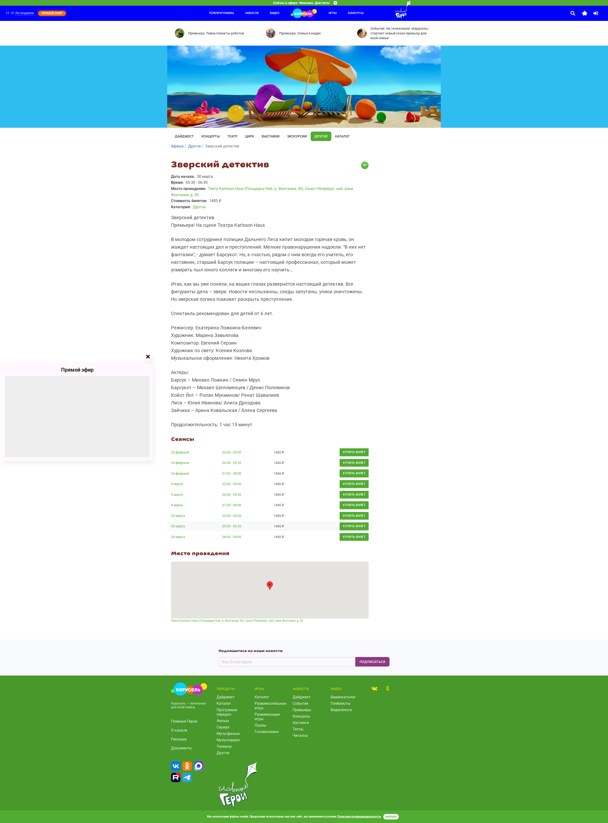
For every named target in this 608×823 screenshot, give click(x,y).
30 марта (178, 516)
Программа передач (227, 712)
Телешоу (224, 746)
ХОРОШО (391, 816)
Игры (333, 13)
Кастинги (301, 722)
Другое (321, 136)
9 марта (177, 484)
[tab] (374, 688)
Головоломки (267, 731)
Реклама (179, 739)
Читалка (300, 735)
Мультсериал (228, 740)
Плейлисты (340, 703)
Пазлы (260, 725)
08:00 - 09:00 (231, 537)
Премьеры (302, 710)
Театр (232, 136)
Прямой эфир (77, 370)
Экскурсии (297, 136)
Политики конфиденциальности (359, 816)
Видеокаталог (343, 697)
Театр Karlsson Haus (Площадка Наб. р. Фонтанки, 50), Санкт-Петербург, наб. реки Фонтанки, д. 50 (237, 620)
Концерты (210, 136)
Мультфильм (228, 733)
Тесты (298, 729)
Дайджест (184, 136)
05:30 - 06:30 (231, 526)
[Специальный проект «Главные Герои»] (387, 9)
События (300, 703)
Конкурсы (356, 13)
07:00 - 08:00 (231, 473)
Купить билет (354, 452)
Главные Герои (184, 721)
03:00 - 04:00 (231, 516)
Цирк (249, 136)
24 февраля (180, 452)
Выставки (271, 136)
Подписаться (372, 662)
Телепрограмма (221, 13)
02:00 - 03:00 (231, 452)
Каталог (342, 136)
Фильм (223, 721)
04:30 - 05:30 (231, 463)
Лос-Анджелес (24, 13)
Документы (181, 748)
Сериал (223, 727)
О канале (179, 730)
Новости (251, 13)
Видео (274, 13)
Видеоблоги (341, 710)
